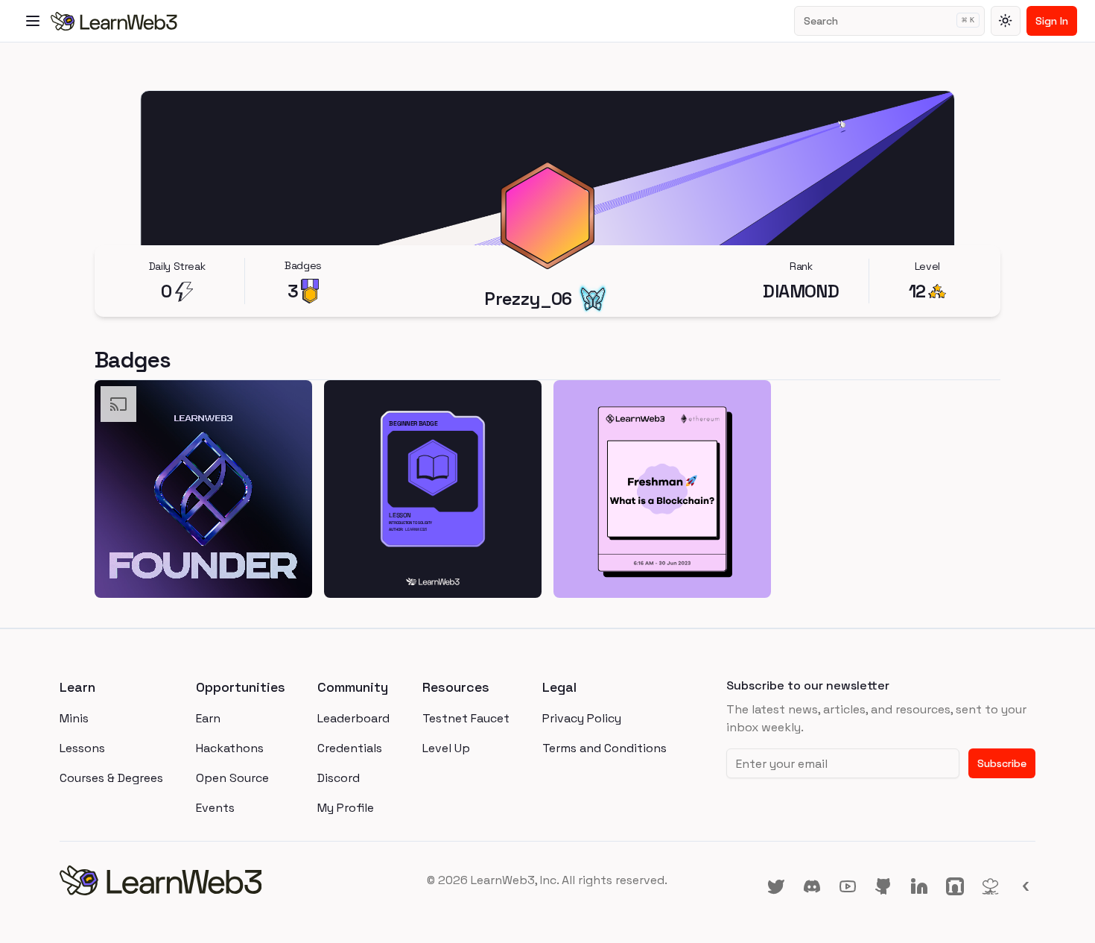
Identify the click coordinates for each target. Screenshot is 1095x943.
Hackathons (230, 748)
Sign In (1051, 21)
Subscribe (1001, 763)
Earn (208, 718)
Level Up (446, 748)
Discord (338, 778)
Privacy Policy (581, 718)
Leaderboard (353, 718)
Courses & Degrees (111, 778)
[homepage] (222, 880)
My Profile (345, 808)
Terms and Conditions (604, 748)
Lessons (82, 748)
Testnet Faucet (466, 718)
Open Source (232, 778)
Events (215, 808)
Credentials (349, 748)
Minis (74, 718)
